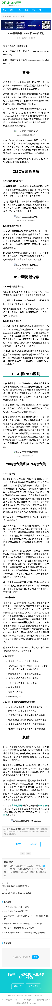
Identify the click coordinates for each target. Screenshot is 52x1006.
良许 (11, 862)
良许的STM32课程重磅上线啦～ (17, 907)
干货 (19, 10)
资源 (33, 10)
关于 (41, 10)
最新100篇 (38, 995)
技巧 (28, 854)
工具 (26, 10)
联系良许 (18, 986)
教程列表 (11, 995)
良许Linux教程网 (9, 16)
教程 (12, 10)
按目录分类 (29, 995)
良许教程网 (16, 805)
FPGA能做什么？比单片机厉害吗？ (16, 886)
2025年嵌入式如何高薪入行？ (16, 911)
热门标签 (20, 995)
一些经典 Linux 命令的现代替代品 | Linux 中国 (23, 923)
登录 (35, 957)
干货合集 (21, 16)
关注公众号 (33, 986)
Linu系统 (42, 805)
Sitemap (33, 1003)
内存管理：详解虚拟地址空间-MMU (19, 928)
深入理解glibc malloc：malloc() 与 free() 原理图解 (24, 932)
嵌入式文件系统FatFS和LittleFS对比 (16, 893)
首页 (4, 10)
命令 (22, 854)
